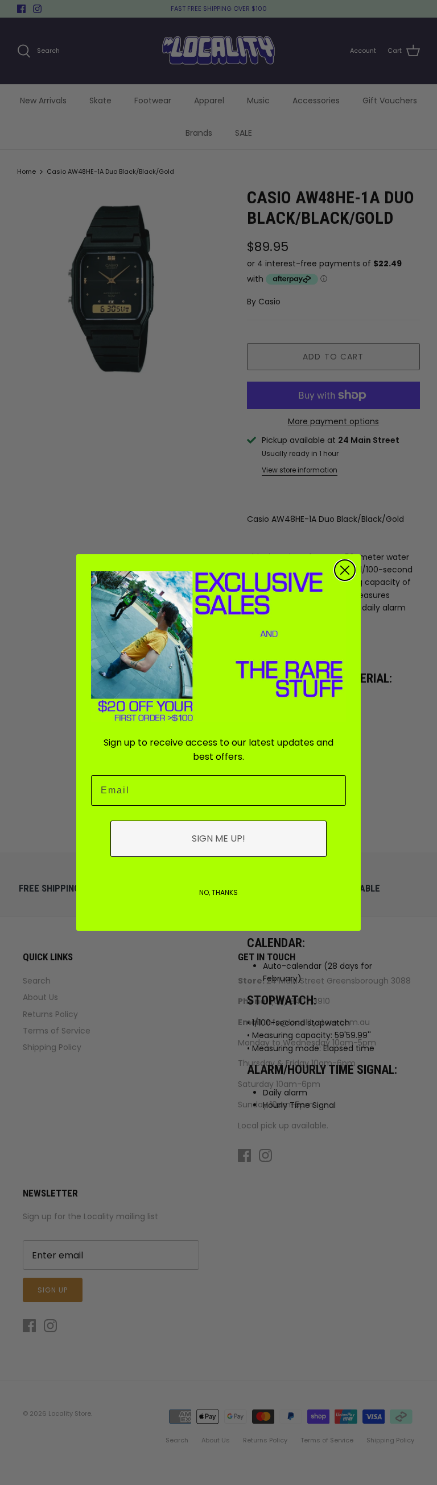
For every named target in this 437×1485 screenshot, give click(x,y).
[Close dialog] (345, 570)
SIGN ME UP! (218, 838)
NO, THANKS (218, 892)
